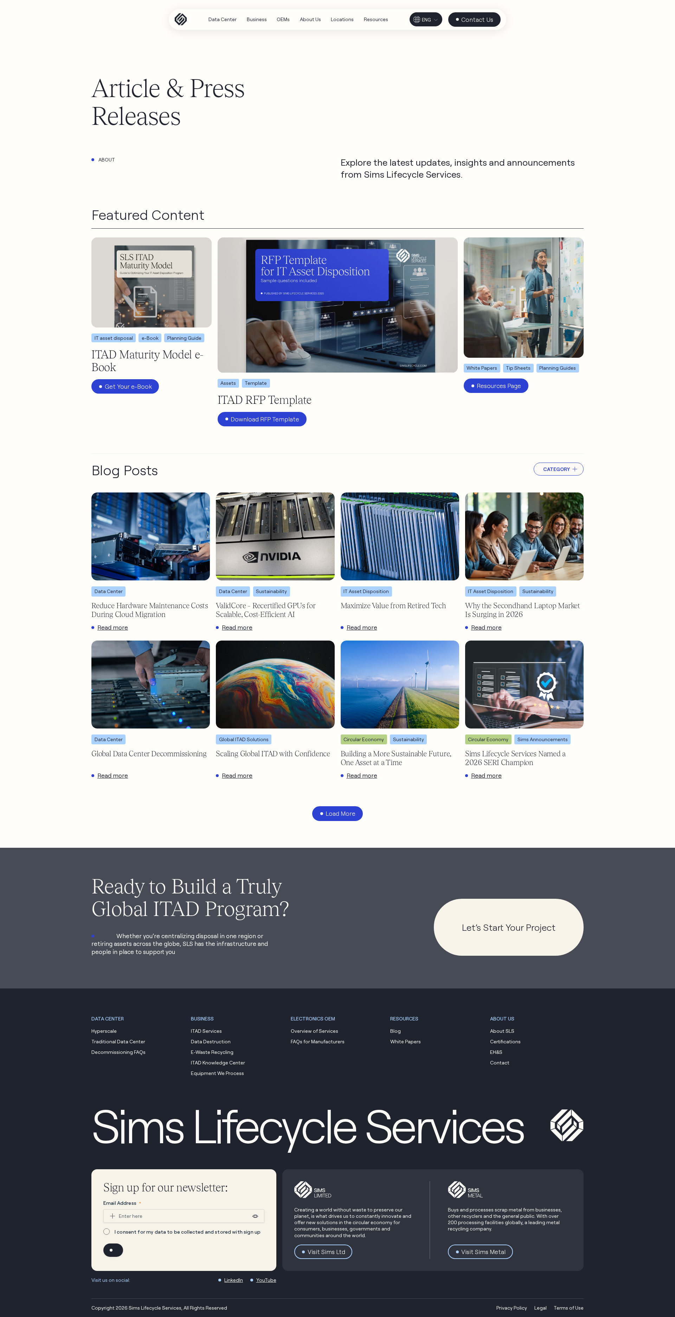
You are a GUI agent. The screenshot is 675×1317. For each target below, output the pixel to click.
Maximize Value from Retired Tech (393, 605)
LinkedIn (233, 1280)
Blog (395, 1031)
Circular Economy (363, 739)
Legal (540, 1308)
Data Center (109, 591)
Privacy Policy (511, 1308)
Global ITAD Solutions (244, 739)
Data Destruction (211, 1041)
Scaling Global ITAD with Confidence (273, 753)
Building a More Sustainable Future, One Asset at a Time (396, 757)
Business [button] (202, 1019)
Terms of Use (569, 1308)
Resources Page (499, 385)
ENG (426, 20)
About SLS (502, 1031)
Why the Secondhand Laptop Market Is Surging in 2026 (522, 609)
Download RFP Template (265, 419)
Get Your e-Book (128, 386)
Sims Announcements (543, 739)
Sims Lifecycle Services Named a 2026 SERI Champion (515, 757)
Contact (499, 1062)
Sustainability (271, 591)
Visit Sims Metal (483, 1251)
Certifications (505, 1041)
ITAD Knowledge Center (218, 1062)
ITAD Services (206, 1031)
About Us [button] (502, 1019)
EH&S (496, 1052)
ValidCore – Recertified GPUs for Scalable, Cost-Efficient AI (265, 609)
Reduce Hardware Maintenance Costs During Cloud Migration (149, 609)
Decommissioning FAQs (118, 1052)
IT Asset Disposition (366, 591)
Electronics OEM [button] (313, 1019)
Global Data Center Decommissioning (149, 753)
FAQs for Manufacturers (318, 1041)
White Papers (405, 1041)
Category (556, 469)
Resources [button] (404, 1019)
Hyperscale (104, 1031)
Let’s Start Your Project (508, 927)
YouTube (266, 1280)
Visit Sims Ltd (326, 1251)
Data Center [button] (107, 1019)
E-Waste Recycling (212, 1052)
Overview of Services (314, 1031)
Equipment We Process (217, 1073)
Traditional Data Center (118, 1041)
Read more (112, 627)
